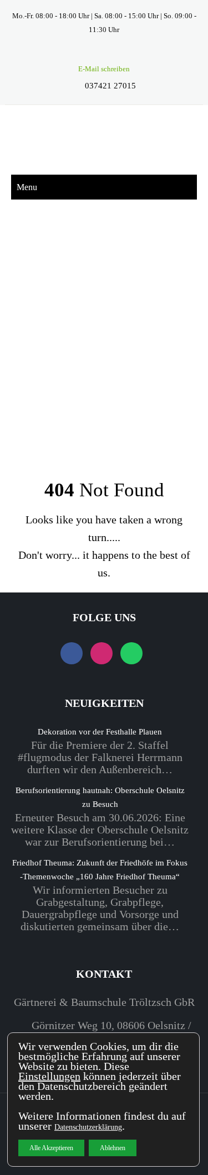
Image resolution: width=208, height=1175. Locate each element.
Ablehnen (112, 1148)
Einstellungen (49, 1076)
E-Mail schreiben (104, 69)
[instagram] (104, 52)
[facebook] (84, 52)
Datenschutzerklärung (88, 1127)
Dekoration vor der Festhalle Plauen (100, 731)
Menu (27, 187)
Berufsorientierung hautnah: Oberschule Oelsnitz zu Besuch (100, 797)
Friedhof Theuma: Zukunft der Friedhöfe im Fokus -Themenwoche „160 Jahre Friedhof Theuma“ (99, 869)
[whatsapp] (123, 52)
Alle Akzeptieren (51, 1148)
